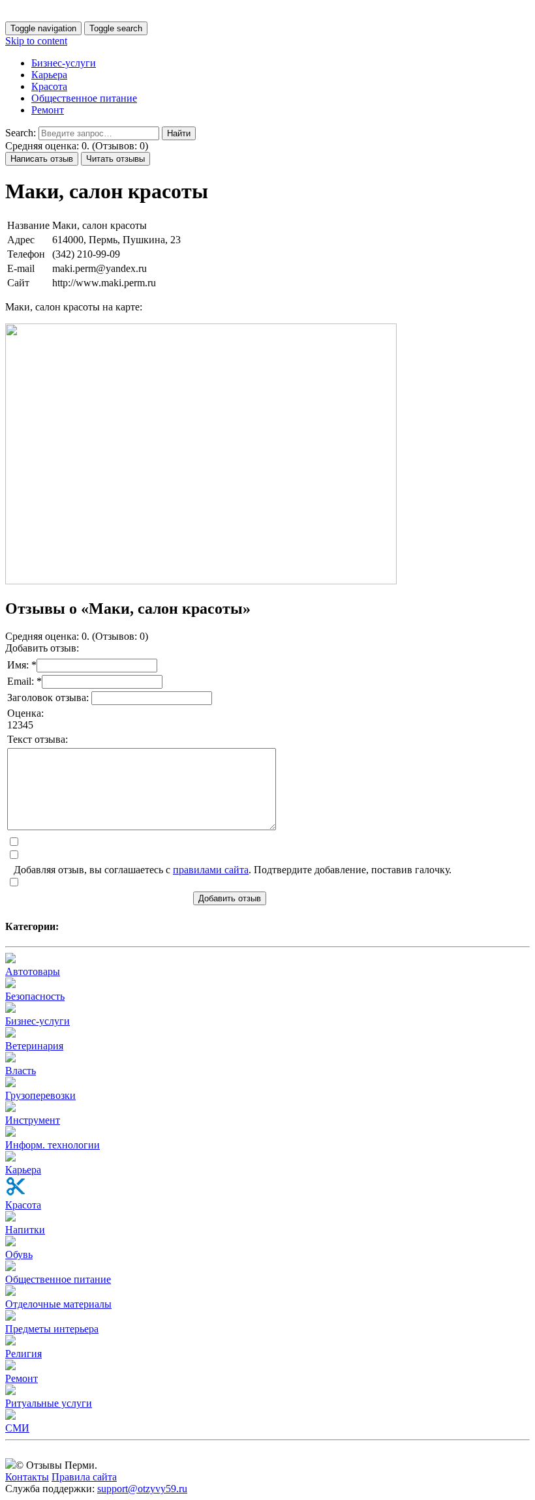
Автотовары (32, 971)
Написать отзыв (41, 159)
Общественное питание (84, 98)
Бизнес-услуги (63, 62)
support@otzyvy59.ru (142, 1488)
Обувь (19, 1254)
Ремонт (47, 109)
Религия (23, 1353)
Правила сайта (84, 1476)
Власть (20, 1070)
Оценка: (25, 713)
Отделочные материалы (58, 1304)
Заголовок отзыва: (49, 697)
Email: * (24, 681)
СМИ (17, 1427)
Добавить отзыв (229, 898)
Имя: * (22, 664)
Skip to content (36, 40)
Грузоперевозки (40, 1095)
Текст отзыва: (37, 739)
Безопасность (35, 996)
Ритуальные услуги (48, 1403)
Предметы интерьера (52, 1328)
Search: (20, 132)
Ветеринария (34, 1045)
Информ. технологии (52, 1144)
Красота (49, 86)
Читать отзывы (115, 159)
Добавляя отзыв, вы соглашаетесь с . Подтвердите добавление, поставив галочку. (232, 869)
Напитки (25, 1229)
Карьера (49, 74)
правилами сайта (211, 869)
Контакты (27, 1476)
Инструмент (32, 1120)
